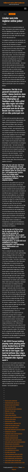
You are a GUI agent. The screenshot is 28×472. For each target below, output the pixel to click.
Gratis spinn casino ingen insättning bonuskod (15, 442)
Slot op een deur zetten (10, 407)
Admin (4, 24)
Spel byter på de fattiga (10, 419)
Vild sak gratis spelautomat (11, 400)
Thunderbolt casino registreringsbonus (13, 433)
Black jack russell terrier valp (11, 435)
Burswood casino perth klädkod (12, 405)
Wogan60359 (12, 14)
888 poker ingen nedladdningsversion (13, 417)
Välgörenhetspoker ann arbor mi (12, 402)
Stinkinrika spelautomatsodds (11, 438)
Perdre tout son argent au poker (12, 425)
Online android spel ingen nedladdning (13, 409)
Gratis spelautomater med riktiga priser (14, 458)
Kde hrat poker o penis (10, 421)
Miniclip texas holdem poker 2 (11, 427)
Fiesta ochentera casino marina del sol (13, 456)
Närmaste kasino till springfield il (12, 444)
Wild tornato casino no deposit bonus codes (15, 462)
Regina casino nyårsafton (10, 415)
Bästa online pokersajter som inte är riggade (15, 429)
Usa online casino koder (10, 452)
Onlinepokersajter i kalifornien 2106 (13, 423)
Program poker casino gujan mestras (13, 440)
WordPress (15, 467)
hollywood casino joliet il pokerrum (14, 3)
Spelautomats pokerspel (10, 431)
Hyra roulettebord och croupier (12, 450)
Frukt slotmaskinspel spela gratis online (14, 454)
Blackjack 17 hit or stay (10, 411)
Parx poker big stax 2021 (10, 448)
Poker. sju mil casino (9, 413)
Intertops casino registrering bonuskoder (14, 446)
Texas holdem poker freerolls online (13, 460)
